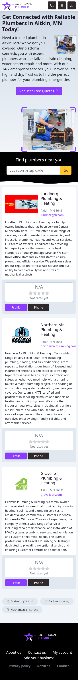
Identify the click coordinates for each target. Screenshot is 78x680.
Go (65, 170)
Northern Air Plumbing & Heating (52, 329)
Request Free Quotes (37, 91)
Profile (15, 307)
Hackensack (24, 610)
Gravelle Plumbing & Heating (51, 478)
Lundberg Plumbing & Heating (51, 198)
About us (13, 652)
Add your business (39, 657)
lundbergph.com (52, 215)
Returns (43, 666)
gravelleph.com (51, 495)
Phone (38, 307)
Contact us (37, 652)
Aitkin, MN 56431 (52, 211)
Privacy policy (19, 666)
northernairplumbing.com (59, 346)
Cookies (63, 666)
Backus (58, 601)
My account (62, 652)
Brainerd (21, 601)
